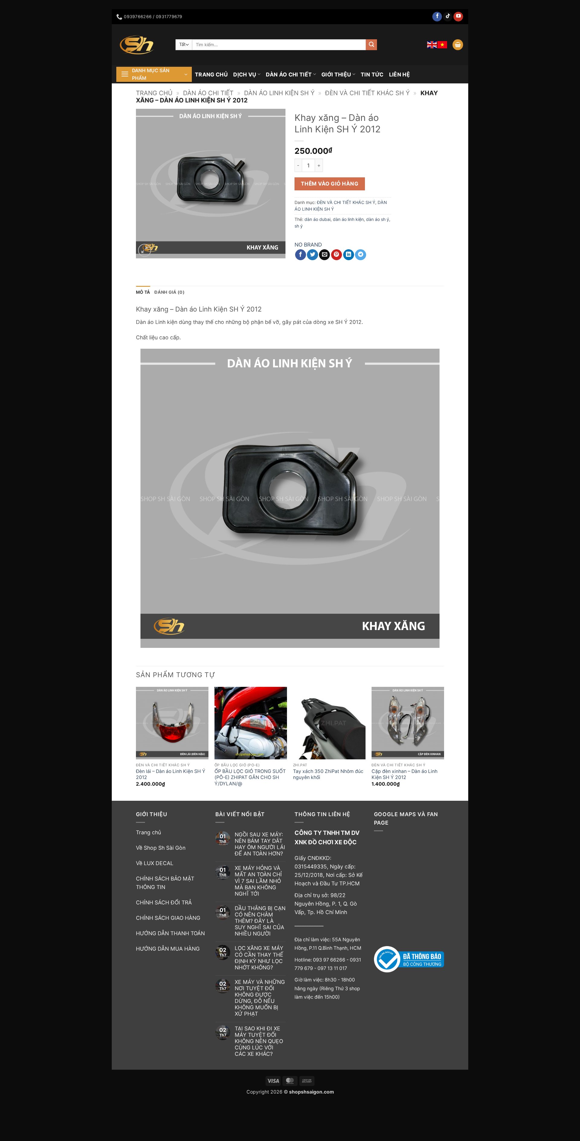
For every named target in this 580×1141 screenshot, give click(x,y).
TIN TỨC (372, 74)
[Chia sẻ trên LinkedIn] (348, 254)
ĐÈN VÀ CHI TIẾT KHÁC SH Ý (367, 93)
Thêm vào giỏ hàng (329, 183)
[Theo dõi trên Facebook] (437, 17)
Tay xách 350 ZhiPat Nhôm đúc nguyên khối (328, 774)
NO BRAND (308, 244)
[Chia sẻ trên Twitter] (312, 254)
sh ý (299, 225)
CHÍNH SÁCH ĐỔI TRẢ (164, 902)
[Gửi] (371, 44)
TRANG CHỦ (211, 74)
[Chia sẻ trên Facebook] (300, 254)
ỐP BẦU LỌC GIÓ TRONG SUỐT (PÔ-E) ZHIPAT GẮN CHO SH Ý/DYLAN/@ (250, 777)
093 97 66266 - (331, 960)
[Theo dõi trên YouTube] (458, 17)
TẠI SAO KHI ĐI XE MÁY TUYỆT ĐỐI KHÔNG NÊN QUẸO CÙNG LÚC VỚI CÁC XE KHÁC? (259, 1041)
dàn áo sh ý (377, 219)
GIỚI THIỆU (336, 74)
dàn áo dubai (317, 219)
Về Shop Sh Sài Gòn (160, 848)
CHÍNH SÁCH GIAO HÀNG (168, 918)
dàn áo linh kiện (348, 219)
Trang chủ (154, 93)
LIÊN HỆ (399, 74)
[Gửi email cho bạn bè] (324, 254)
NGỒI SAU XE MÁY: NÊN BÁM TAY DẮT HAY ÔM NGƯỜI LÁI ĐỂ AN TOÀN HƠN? (260, 844)
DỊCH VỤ (244, 74)
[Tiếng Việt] (442, 44)
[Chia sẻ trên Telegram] (360, 254)
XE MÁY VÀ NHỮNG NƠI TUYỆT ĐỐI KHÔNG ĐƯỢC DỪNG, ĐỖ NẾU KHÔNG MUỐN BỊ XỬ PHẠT (260, 998)
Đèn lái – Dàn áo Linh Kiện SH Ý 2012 (170, 774)
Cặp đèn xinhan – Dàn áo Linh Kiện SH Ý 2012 (404, 774)
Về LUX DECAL (154, 863)
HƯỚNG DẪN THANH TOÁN (170, 933)
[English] (432, 44)
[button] (458, 44)
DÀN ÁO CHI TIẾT (289, 74)
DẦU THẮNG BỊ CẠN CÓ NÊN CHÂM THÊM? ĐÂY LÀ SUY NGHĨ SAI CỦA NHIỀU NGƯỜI (260, 921)
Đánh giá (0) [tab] (169, 292)
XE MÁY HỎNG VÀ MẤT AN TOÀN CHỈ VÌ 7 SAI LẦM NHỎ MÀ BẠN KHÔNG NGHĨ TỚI (258, 881)
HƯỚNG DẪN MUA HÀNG (168, 948)
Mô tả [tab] (143, 292)
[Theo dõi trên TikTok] (448, 17)
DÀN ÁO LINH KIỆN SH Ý (279, 93)
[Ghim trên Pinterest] (336, 254)
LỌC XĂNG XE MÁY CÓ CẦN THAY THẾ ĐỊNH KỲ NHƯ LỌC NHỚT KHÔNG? (259, 957)
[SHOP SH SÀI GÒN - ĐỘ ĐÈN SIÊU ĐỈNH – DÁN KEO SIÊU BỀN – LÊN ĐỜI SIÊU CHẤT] (141, 44)
